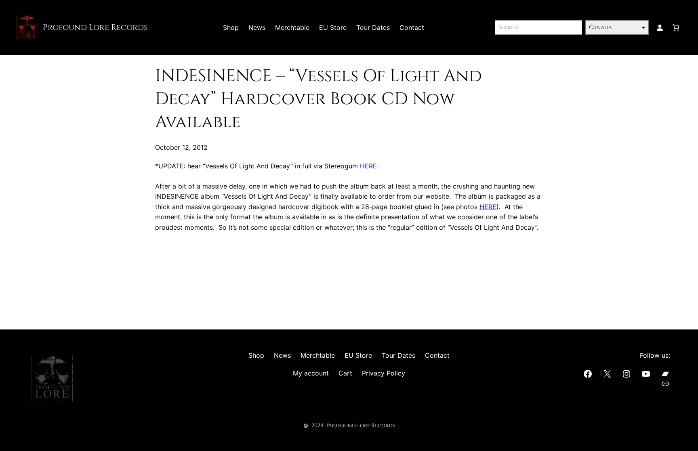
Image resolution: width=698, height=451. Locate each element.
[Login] (660, 27)
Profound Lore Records (95, 27)
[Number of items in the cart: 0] (676, 27)
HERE (368, 166)
